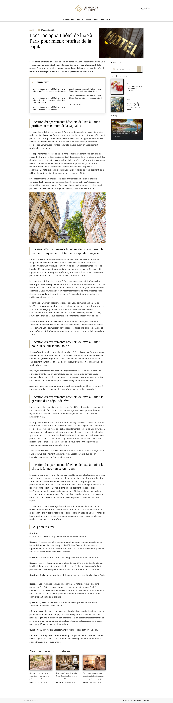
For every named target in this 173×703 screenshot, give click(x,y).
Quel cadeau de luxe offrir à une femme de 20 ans (134, 88)
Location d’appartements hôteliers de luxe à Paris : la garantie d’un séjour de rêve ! (85, 90)
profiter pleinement (86, 65)
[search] (142, 8)
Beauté (59, 682)
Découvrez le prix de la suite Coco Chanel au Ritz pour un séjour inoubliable (66, 676)
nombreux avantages (39, 71)
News (31, 682)
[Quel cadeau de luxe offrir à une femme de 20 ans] (117, 86)
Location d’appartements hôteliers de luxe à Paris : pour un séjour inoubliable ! (49, 108)
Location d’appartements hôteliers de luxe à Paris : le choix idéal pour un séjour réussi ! (85, 98)
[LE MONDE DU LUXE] (86, 9)
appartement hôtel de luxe (70, 68)
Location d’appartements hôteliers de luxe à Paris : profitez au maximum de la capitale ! (49, 91)
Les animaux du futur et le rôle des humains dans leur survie (133, 106)
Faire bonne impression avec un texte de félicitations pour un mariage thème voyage (93, 676)
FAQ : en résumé (75, 105)
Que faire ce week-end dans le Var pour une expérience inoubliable (126, 132)
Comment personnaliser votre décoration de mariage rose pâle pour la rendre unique (40, 676)
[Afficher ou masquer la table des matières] (76, 82)
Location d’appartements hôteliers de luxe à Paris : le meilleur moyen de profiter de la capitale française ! (49, 100)
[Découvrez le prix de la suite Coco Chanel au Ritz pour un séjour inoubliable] (67, 662)
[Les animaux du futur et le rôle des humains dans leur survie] (117, 104)
